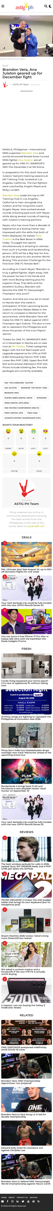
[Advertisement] (26, 118)
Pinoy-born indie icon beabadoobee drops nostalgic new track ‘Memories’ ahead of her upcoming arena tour (26, 752)
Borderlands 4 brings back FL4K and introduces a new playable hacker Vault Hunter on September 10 (23, 788)
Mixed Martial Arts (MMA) (16, 403)
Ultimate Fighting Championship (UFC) (22, 418)
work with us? (35, 526)
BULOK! (21, 448)
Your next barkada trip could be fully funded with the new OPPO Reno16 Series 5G (26, 604)
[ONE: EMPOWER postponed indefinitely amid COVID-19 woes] (26, 1032)
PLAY (5, 66)
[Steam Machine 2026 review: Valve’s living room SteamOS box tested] (26, 921)
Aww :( (33, 448)
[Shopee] (33, 1201)
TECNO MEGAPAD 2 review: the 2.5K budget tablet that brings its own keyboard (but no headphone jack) (26, 902)
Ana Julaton (25, 160)
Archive (33, 1197)
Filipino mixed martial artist (18, 398)
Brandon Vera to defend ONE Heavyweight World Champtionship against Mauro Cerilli (25, 1182)
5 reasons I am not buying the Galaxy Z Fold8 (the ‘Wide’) (23, 1006)
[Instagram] (12, 1201)
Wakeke (8, 448)
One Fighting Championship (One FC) (21, 408)
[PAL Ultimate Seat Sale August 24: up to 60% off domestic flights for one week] (26, 554)
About (12, 1197)
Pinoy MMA (32, 413)
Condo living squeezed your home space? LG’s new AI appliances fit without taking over (24, 683)
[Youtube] (28, 1201)
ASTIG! (45, 448)
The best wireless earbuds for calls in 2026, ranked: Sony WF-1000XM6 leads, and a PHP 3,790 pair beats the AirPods (26, 866)
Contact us (22, 1197)
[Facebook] (7, 1201)
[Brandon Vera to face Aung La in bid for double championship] (26, 1099)
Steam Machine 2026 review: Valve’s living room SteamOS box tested (24, 937)
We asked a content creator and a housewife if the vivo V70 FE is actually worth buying (23, 972)
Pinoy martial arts (13, 413)
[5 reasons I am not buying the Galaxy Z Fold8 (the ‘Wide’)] (26, 990)
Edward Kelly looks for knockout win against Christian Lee (22, 1149)
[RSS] (39, 1201)
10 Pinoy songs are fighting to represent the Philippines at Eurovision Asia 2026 (26, 717)
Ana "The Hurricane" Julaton (18, 383)
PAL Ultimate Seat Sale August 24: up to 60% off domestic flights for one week (26, 570)
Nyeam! (39, 471)
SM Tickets (18, 346)
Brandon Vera (30, 153)
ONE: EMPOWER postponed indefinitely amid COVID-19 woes (23, 1048)
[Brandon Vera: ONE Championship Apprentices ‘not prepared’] (26, 1066)
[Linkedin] (18, 1201)
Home (4, 1197)
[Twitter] (23, 1201)
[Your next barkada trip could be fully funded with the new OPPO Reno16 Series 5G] (26, 588)
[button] (2, 6)
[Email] (2, 1201)
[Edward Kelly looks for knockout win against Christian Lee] (26, 1133)
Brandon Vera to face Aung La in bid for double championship (23, 1115)
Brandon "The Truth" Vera (34, 388)
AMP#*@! (14, 471)
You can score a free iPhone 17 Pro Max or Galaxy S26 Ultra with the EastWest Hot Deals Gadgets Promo (25, 639)
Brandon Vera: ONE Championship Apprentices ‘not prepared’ (20, 1082)
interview (42, 398)
